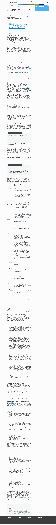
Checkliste (12, 5)
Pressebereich (19, 520)
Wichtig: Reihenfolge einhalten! (13, 23)
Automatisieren (11, 21)
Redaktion (19, 519)
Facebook (9, 519)
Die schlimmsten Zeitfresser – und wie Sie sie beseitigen (17, 28)
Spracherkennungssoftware (22, 217)
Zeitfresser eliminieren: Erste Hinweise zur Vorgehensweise (17, 26)
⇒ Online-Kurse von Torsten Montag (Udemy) (19, 513)
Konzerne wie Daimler (12, 403)
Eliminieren (10, 20)
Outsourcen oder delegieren (13, 22)
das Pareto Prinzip (15, 72)
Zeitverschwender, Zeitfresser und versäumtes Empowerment (18, 24)
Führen (16, 5)
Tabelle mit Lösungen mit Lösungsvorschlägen (15, 29)
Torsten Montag (11, 8)
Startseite (8, 5)
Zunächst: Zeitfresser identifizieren (14, 27)
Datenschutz (29, 519)
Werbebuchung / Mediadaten (41, 519)
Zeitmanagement (20, 5)
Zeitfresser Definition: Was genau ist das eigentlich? (16, 25)
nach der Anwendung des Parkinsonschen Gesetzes (17, 12)
